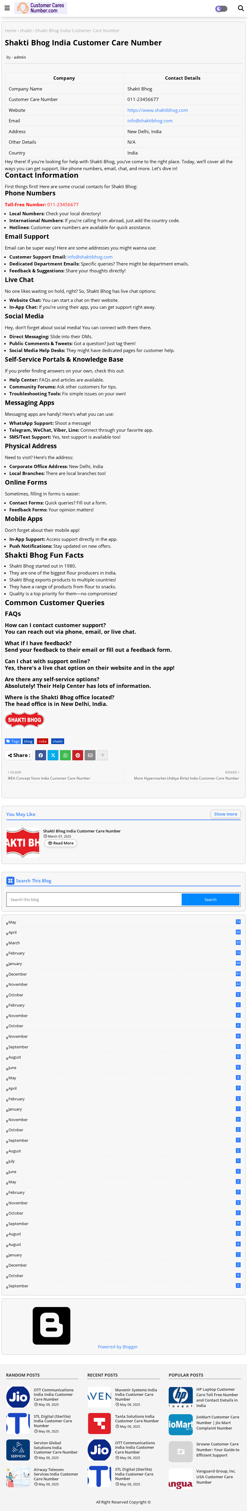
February (124, 953)
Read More (63, 843)
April (124, 932)
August (123, 1057)
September (123, 1047)
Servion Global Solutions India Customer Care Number (56, 1448)
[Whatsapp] (65, 755)
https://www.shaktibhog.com (157, 110)
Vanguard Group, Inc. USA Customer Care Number (216, 1476)
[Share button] (102, 755)
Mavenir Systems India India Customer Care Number (136, 1395)
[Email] (90, 755)
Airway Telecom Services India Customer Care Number (56, 1474)
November (124, 985)
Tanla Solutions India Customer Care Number (137, 1419)
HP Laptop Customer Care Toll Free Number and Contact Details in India (217, 1397)
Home (11, 30)
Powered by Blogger (117, 1347)
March (124, 943)
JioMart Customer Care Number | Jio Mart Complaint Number (217, 1422)
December (124, 974)
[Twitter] (53, 755)
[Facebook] (40, 755)
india (43, 741)
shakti (26, 30)
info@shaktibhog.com (150, 121)
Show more (225, 814)
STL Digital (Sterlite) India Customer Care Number (53, 1421)
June (123, 1067)
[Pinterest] (77, 755)
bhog (28, 741)
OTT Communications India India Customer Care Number (53, 1395)
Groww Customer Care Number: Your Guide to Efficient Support (217, 1449)
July (123, 1161)
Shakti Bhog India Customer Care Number (82, 831)
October (123, 995)
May (124, 922)
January (124, 963)
